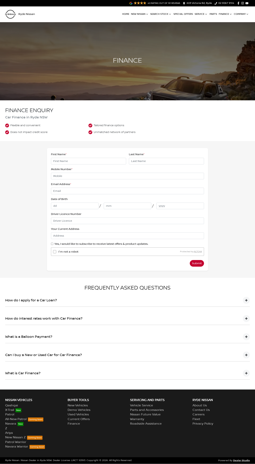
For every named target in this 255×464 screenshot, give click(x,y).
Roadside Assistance (146, 424)
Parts (213, 14)
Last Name (136, 154)
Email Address (61, 184)
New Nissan (138, 14)
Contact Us (201, 410)
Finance (224, 14)
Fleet (196, 419)
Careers (199, 414)
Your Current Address (65, 229)
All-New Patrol (16, 419)
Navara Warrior (16, 447)
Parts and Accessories (147, 410)
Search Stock (159, 14)
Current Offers (79, 419)
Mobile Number (62, 169)
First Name (59, 154)
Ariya (9, 433)
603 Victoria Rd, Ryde (199, 3)
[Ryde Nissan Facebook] (239, 3)
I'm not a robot (68, 251)
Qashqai (11, 405)
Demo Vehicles (79, 410)
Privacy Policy (203, 424)
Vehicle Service (141, 405)
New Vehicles (78, 405)
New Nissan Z (15, 437)
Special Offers (183, 14)
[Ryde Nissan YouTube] (247, 3)
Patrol (9, 414)
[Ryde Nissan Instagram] (243, 3)
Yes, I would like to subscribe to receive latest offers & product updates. (101, 243)
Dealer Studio (241, 460)
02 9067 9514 (226, 3)
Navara (10, 424)
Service (199, 14)
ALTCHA (198, 251)
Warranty (137, 419)
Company (240, 14)
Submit (197, 263)
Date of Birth (59, 199)
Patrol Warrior (15, 442)
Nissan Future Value (145, 414)
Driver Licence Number (66, 214)
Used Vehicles (78, 414)
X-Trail (9, 410)
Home (125, 14)
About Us (200, 405)
